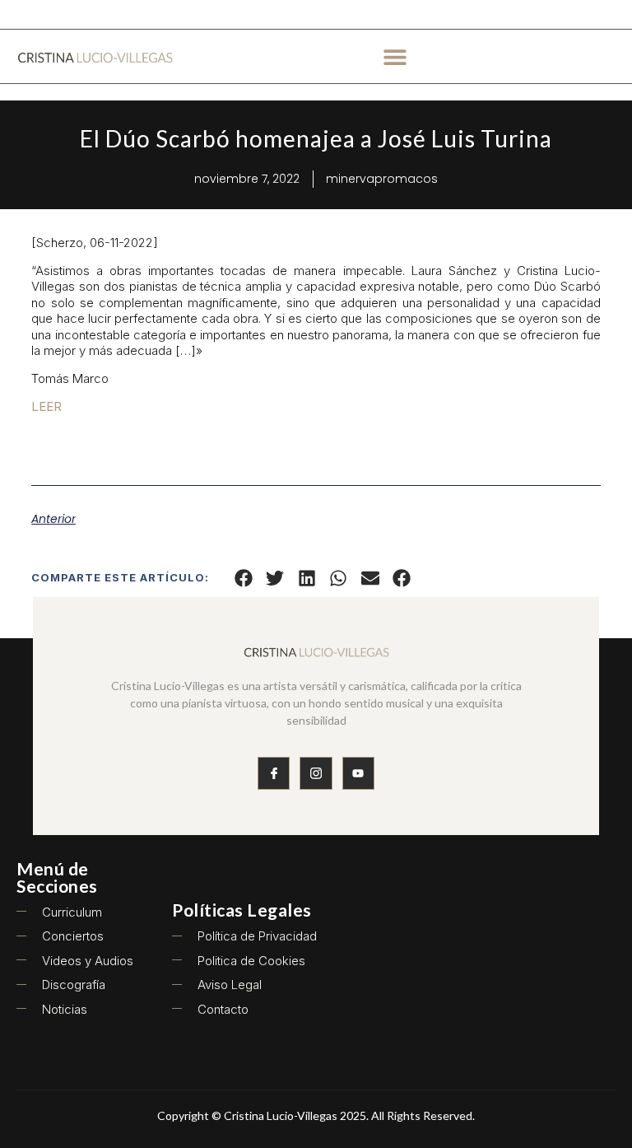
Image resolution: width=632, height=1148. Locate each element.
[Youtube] (358, 773)
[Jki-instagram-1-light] (316, 773)
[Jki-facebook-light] (274, 773)
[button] (395, 56)
